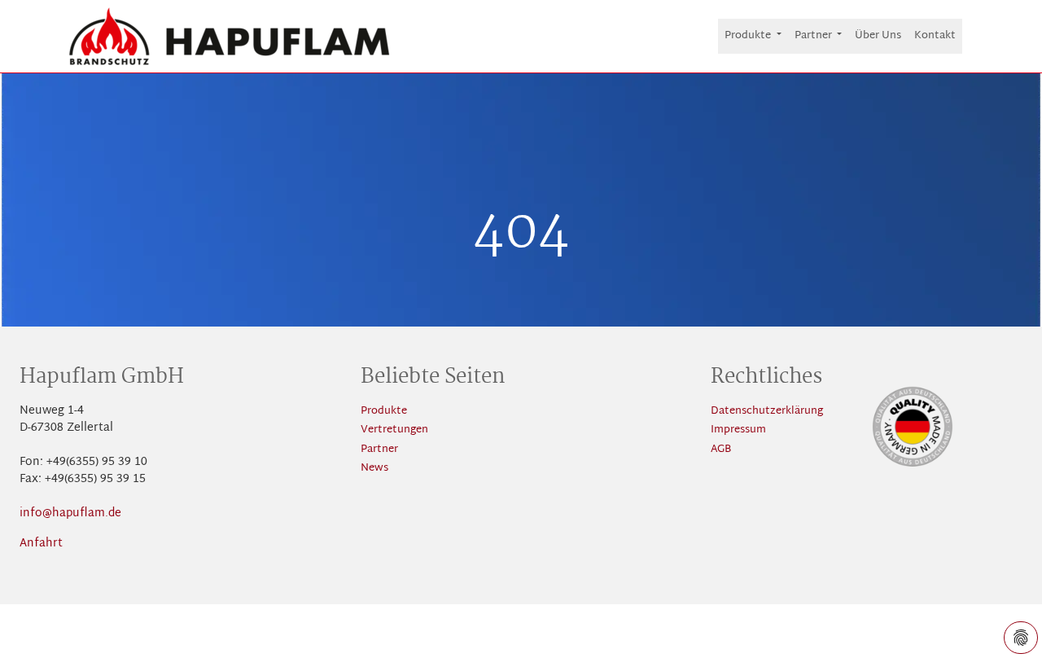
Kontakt (935, 36)
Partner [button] (814, 36)
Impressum (738, 430)
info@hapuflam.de (70, 513)
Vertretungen (394, 430)
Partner (379, 450)
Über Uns (878, 36)
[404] (229, 36)
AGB (721, 450)
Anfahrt (41, 543)
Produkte (384, 411)
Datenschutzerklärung (767, 411)
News (374, 468)
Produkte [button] (749, 36)
